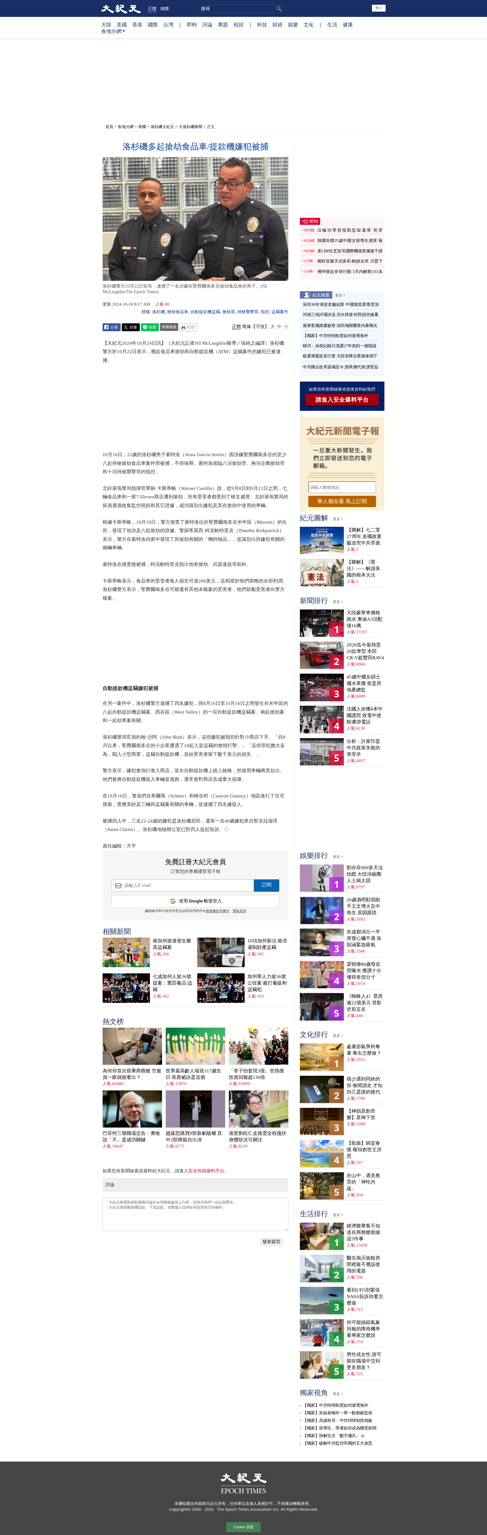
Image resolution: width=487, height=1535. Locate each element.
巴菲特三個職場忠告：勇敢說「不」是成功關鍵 (131, 1136)
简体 (246, 326)
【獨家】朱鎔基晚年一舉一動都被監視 (337, 1413)
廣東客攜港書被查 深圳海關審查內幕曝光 (340, 325)
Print (188, 327)
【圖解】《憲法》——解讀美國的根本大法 (363, 568)
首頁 (109, 126)
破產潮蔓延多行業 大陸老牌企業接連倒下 (340, 356)
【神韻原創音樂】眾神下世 (361, 1114)
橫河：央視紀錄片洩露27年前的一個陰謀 (340, 346)
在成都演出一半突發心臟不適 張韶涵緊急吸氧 (364, 938)
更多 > (340, 295)
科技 (262, 24)
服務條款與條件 (217, 911)
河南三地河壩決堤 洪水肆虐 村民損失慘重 (340, 314)
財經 (278, 24)
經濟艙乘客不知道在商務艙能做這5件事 (363, 1232)
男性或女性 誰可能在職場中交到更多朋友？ (364, 1361)
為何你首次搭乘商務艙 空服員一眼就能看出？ (132, 1074)
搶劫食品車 (177, 312)
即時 (192, 24)
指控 (265, 312)
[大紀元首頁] (121, 8)
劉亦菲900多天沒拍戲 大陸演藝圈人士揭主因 (365, 874)
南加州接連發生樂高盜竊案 (172, 944)
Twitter (131, 327)
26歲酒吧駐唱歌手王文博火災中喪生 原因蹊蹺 (363, 906)
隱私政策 (239, 911)
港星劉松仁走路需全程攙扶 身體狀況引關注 (257, 1136)
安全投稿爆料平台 (206, 1170)
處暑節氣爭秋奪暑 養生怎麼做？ (364, 1050)
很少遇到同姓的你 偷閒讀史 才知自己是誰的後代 (364, 1085)
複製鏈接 (169, 326)
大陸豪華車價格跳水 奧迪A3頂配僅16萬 (364, 619)
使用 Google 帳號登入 (200, 901)
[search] (240, 9)
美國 (122, 24)
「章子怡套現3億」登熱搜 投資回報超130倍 (256, 1074)
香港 (137, 24)
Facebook (112, 327)
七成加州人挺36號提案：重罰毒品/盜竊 (172, 983)
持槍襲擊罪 (247, 312)
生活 (332, 24)
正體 (152, 8)
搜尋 (278, 9)
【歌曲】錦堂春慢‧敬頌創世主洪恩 (364, 1149)
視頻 (238, 24)
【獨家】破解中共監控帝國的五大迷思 (337, 1443)
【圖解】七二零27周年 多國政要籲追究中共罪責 (364, 536)
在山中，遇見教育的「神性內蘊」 (363, 1182)
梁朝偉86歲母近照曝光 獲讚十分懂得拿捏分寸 (364, 971)
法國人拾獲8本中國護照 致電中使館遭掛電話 (365, 715)
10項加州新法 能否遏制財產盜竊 (267, 944)
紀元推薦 (321, 295)
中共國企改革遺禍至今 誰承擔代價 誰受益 (340, 367)
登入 (378, 8)
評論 (207, 24)
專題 (223, 24)
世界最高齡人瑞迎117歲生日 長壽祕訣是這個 (193, 1074)
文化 (309, 24)
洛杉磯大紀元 (162, 126)
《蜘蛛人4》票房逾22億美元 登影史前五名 (365, 1003)
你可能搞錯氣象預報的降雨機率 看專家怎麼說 (363, 1329)
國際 (153, 24)
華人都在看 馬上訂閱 (342, 501)
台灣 (168, 24)
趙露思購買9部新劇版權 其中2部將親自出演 (194, 1136)
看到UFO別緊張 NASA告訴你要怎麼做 (365, 1296)
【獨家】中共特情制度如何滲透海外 (335, 335)
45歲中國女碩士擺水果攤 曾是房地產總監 (364, 683)
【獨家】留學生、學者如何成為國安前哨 (339, 1428)
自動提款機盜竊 (205, 312)
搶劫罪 (228, 312)
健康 (348, 24)
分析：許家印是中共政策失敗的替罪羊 (363, 748)
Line (150, 327)
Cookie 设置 (243, 1527)
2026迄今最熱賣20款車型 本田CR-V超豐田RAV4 (365, 651)
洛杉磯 (158, 312)
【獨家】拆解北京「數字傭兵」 (331, 1435)
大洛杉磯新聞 (190, 126)
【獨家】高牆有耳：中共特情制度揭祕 (337, 1420)
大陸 (106, 24)
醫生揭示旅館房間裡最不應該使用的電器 (363, 1264)
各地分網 (111, 31)
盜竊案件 (279, 312)
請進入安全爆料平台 (342, 399)
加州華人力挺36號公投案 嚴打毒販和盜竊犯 (267, 983)
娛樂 (293, 24)
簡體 (164, 8)
